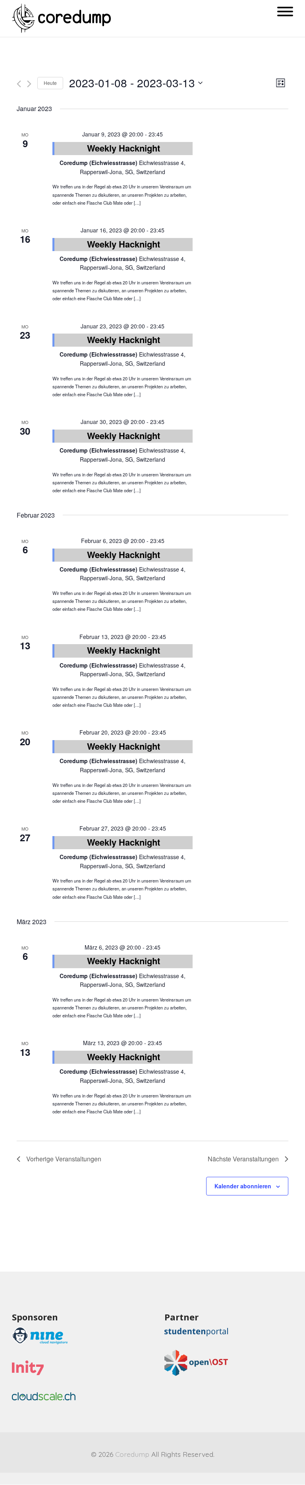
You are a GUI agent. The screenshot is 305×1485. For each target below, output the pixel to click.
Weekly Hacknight (123, 148)
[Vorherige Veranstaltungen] (19, 84)
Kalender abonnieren (242, 1186)
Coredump (132, 1454)
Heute (50, 82)
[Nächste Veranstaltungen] (29, 84)
